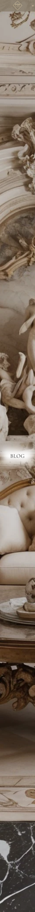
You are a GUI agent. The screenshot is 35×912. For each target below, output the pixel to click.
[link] (17, 6)
